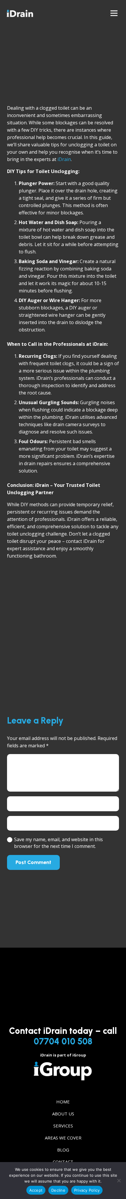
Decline (58, 1190)
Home (63, 1102)
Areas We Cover (63, 1138)
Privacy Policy (87, 1190)
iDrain (64, 159)
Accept (36, 1190)
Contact (63, 1162)
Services (63, 1126)
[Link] (20, 13)
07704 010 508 (63, 1041)
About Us (63, 1114)
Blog (63, 1150)
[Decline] (119, 1180)
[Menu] (114, 13)
